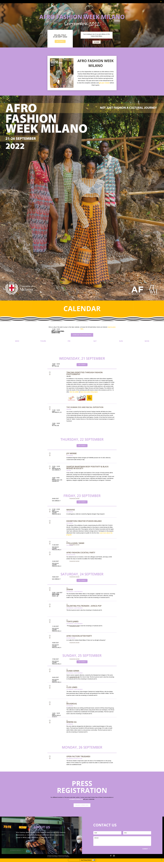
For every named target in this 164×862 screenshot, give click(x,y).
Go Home (96, 42)
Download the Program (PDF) (82, 334)
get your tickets (104, 83)
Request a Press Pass (82, 805)
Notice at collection (74, 860)
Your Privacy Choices (86, 860)
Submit (145, 849)
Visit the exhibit (74, 392)
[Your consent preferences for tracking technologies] (162, 860)
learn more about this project (89, 392)
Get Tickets (60, 41)
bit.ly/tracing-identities (58, 332)
